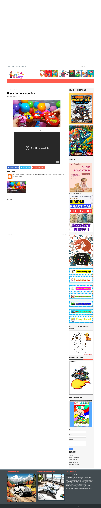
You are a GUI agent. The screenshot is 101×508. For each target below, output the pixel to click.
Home (9, 66)
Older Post (64, 234)
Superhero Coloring (31, 81)
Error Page (24, 66)
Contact (18, 66)
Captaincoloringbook (17, 506)
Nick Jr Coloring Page (74, 466)
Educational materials (74, 464)
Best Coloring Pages (44, 81)
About (13, 66)
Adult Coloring (72, 455)
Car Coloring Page (73, 459)
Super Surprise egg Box (18, 96)
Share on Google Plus (39, 167)
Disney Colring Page (73, 462)
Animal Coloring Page (74, 457)
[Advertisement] (44, 10)
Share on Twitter (26, 167)
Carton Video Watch (73, 461)
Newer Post (9, 234)
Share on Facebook (14, 167)
